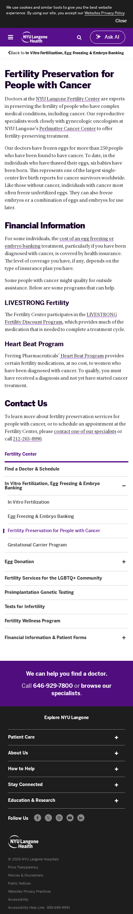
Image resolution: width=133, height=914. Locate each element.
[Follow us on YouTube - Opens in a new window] (70, 817)
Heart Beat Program (82, 356)
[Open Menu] (10, 37)
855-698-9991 (58, 908)
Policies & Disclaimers (25, 875)
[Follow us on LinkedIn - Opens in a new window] (80, 817)
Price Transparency (23, 867)
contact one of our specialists (85, 431)
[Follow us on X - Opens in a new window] (48, 817)
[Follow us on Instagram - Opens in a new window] (59, 817)
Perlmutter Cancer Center (67, 128)
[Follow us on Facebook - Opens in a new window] (37, 817)
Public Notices (19, 883)
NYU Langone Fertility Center (68, 99)
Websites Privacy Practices (29, 892)
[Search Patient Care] (79, 37)
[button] (121, 21)
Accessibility (18, 900)
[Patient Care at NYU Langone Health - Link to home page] (34, 37)
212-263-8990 (27, 439)
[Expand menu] (116, 737)
